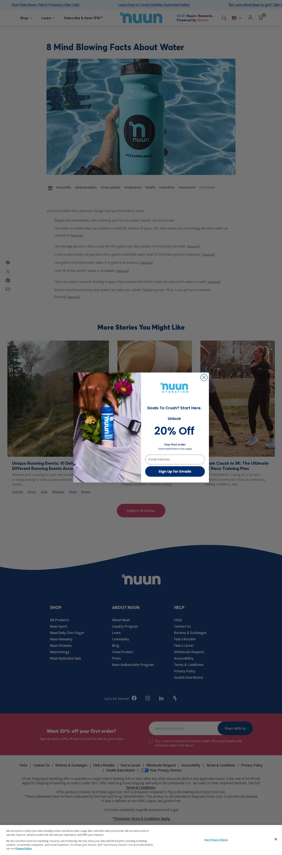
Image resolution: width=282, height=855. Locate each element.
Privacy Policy (23, 848)
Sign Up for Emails (175, 471)
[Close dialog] (204, 377)
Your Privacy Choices (216, 839)
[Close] (276, 839)
